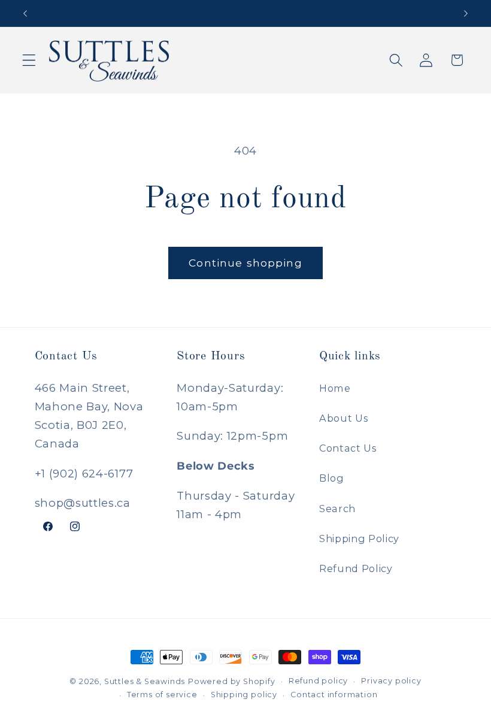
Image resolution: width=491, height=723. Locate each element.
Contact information (333, 694)
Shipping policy (244, 694)
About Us (343, 418)
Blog (331, 478)
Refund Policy (356, 568)
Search (337, 509)
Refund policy (318, 680)
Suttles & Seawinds (145, 681)
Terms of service (162, 694)
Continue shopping (245, 262)
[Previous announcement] (25, 13)
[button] (29, 60)
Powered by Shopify (231, 681)
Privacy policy (391, 680)
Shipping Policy (359, 538)
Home (335, 388)
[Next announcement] (466, 13)
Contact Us (348, 448)
